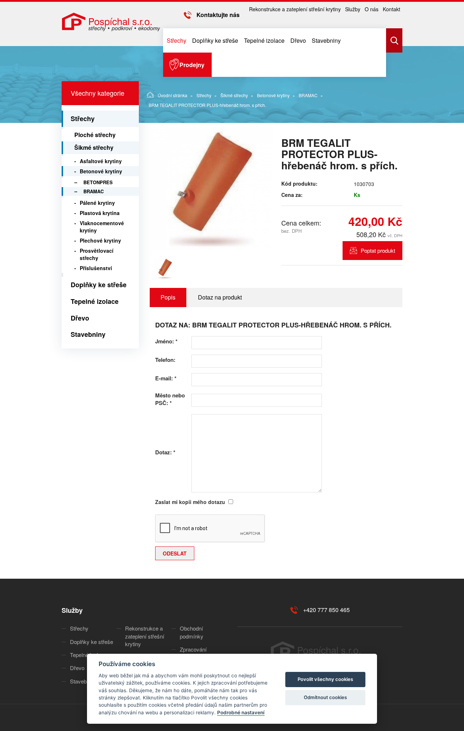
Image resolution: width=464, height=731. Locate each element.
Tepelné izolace (264, 40)
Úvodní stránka (172, 95)
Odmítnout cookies (325, 697)
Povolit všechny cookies (325, 679)
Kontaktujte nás (218, 15)
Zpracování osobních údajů (198, 653)
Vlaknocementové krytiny (102, 226)
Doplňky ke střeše (215, 40)
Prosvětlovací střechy (96, 254)
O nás (371, 9)
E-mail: (166, 378)
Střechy (176, 40)
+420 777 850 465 (326, 610)
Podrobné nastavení (241, 712)
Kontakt (391, 9)
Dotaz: (165, 452)
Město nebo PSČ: (170, 399)
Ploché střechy (95, 135)
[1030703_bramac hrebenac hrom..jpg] (211, 188)
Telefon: (165, 360)
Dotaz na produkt (220, 297)
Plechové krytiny (100, 240)
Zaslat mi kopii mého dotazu (190, 501)
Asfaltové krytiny (101, 161)
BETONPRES (98, 182)
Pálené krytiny (97, 202)
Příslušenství (96, 268)
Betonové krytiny (273, 95)
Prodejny (191, 65)
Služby (352, 9)
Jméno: (166, 341)
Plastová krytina (100, 212)
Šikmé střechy (234, 95)
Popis (168, 297)
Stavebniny (326, 40)
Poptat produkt (378, 250)
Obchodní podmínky (191, 632)
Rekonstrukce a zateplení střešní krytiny (295, 9)
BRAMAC (308, 95)
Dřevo (298, 40)
